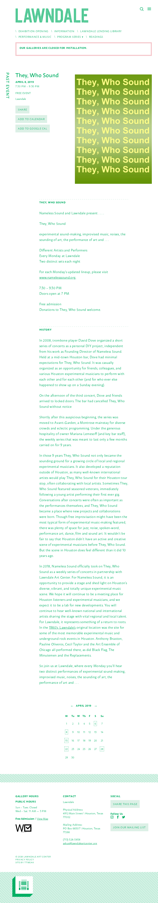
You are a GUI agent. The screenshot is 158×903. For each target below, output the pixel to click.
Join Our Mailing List (129, 827)
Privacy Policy (24, 859)
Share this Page (125, 804)
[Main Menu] (149, 8)
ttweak (29, 862)
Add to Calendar (31, 119)
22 (66, 749)
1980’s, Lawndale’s (62, 627)
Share (22, 109)
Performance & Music (35, 36)
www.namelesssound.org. (57, 277)
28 (102, 749)
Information (64, 31)
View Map (42, 818)
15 (66, 740)
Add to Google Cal (32, 128)
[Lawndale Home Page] (51, 15)
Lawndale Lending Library (101, 31)
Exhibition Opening (33, 31)
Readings (96, 36)
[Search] (142, 9)
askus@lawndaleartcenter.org (80, 843)
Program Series (69, 36)
